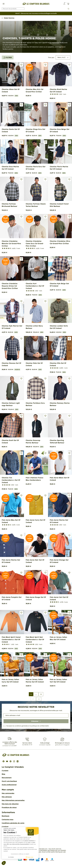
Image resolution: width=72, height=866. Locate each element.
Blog (3, 774)
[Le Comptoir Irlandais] (36, 4)
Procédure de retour (9, 807)
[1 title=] (51, 94)
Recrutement (7, 777)
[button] (4, 863)
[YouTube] (7, 761)
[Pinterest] (10, 761)
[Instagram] (14, 761)
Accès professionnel (9, 785)
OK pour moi (29, 857)
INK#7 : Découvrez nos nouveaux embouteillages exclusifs (36, 13)
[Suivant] (38, 699)
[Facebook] (3, 761)
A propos (5, 770)
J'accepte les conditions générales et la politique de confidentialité (27, 726)
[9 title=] (9, 248)
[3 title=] (54, 94)
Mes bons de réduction (10, 804)
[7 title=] (7, 248)
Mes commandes (8, 793)
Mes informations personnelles (13, 800)
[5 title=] (58, 94)
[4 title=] (56, 94)
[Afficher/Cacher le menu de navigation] (3, 4)
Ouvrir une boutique (9, 781)
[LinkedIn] (17, 761)
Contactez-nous (7, 819)
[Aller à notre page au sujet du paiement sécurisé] (36, 859)
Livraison (5, 826)
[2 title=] (52, 94)
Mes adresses (7, 797)
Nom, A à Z (61, 57)
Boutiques (5, 816)
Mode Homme (9, 18)
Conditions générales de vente (13, 823)
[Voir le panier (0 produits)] (68, 4)
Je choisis (11, 857)
